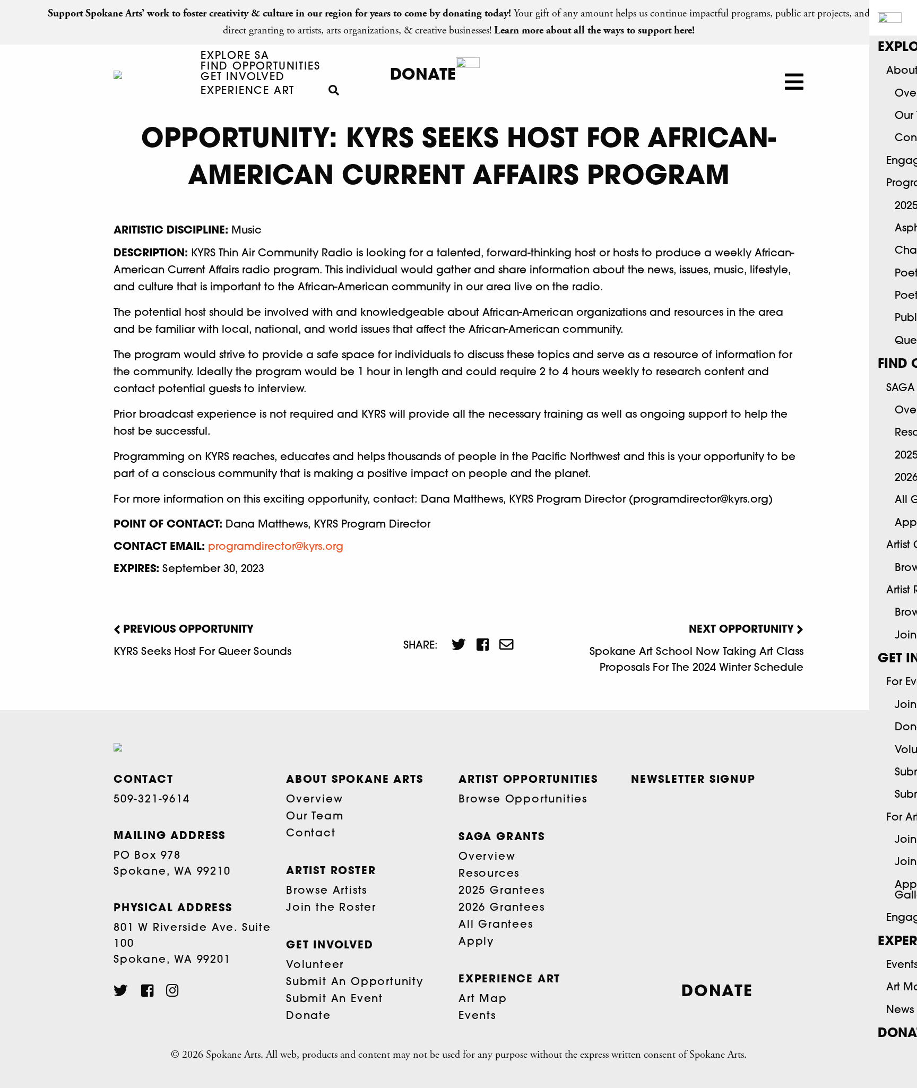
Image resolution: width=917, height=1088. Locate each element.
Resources (489, 874)
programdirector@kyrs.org (275, 547)
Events (477, 1016)
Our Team (314, 816)
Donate (423, 75)
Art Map (482, 999)
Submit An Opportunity (354, 982)
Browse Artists (326, 891)
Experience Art (248, 91)
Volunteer (315, 965)
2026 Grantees (501, 908)
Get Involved (243, 77)
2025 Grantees (501, 891)
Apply (476, 942)
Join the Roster (331, 908)
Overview (314, 800)
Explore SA (235, 56)
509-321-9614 (152, 800)
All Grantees (495, 925)
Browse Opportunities (522, 800)
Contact (311, 833)
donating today (475, 13)
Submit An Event (334, 999)
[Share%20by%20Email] (501, 646)
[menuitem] (235, 56)
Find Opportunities (260, 67)
